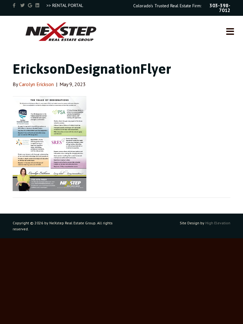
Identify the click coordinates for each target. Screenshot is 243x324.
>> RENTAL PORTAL (65, 5)
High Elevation (217, 223)
